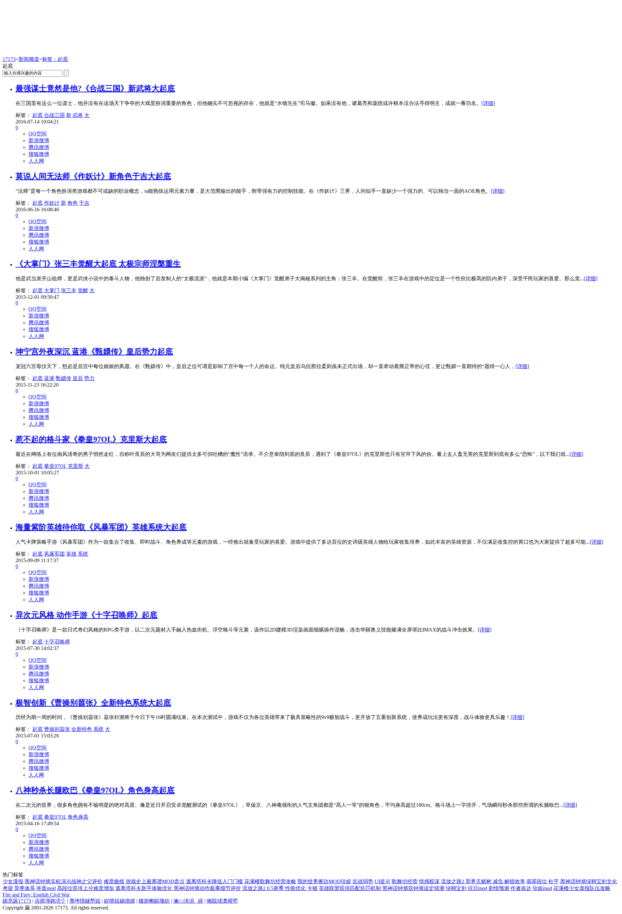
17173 (9, 59)
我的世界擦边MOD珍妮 (324, 881)
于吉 (84, 203)
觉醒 (83, 290)
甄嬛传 (63, 378)
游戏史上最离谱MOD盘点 (155, 881)
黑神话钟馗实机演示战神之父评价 (63, 881)
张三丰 (68, 290)
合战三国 (54, 115)
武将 (78, 115)
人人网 (36, 161)
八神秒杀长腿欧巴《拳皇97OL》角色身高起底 (95, 790)
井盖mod (46, 888)
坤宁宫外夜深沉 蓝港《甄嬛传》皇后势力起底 (94, 351)
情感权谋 (429, 881)
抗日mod (477, 888)
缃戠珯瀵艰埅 (222, 901)
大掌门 (52, 290)
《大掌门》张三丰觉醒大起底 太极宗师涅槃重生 (98, 264)
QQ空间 (38, 133)
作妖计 (52, 203)
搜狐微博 (39, 154)
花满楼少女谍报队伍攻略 (581, 888)
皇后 (78, 378)
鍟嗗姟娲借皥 (119, 901)
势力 (89, 378)
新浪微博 (39, 140)
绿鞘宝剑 (456, 888)
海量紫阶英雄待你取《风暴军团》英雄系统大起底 (101, 527)
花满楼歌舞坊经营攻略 (270, 881)
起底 (37, 115)
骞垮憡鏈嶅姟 (84, 901)
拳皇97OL (55, 466)
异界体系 (24, 888)
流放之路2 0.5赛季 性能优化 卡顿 (279, 888)
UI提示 (382, 881)
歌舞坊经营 (405, 881)
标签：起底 (55, 59)
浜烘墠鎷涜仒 (50, 901)
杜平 (553, 881)
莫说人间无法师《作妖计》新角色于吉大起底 (93, 176)
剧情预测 (499, 888)
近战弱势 (362, 881)
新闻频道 (28, 59)
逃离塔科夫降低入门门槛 (214, 881)
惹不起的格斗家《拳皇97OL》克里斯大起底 (91, 439)
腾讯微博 (39, 147)
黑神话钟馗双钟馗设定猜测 (413, 888)
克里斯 (75, 466)
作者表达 (521, 888)
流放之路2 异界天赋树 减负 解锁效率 (483, 881)
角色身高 (78, 817)
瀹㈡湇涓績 (188, 901)
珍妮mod (542, 888)
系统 (83, 554)
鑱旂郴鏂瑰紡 (154, 901)
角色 (72, 203)
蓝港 (49, 378)
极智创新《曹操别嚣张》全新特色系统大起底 (93, 703)
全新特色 (81, 729)
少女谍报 (13, 881)
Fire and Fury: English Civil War (36, 894)
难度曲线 (114, 881)
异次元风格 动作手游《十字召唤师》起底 (86, 615)
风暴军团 (54, 554)
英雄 (71, 554)
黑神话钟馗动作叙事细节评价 (207, 888)
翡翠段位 (536, 881)
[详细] (488, 103)
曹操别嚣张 (57, 729)
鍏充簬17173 (17, 901)
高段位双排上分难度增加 (85, 888)
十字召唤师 (57, 641)
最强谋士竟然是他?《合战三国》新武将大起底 (95, 88)
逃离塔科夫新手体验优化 (143, 888)
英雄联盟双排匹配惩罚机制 (350, 888)
